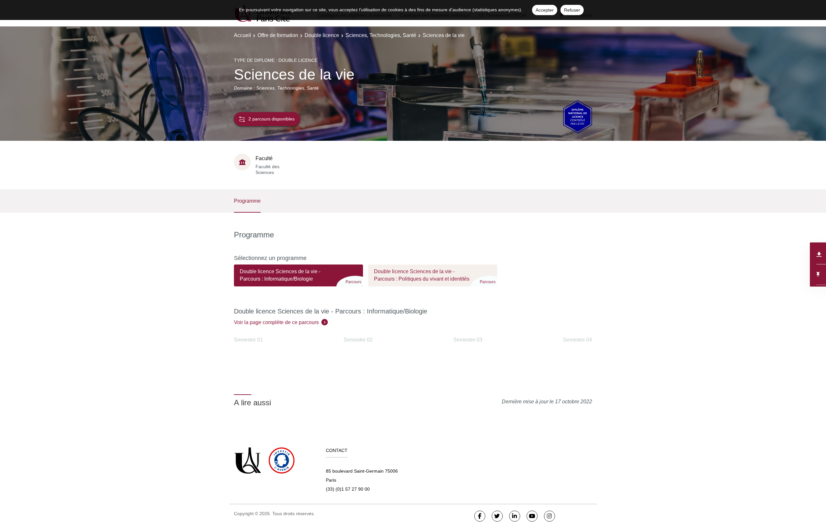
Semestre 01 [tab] (248, 339)
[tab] (298, 278)
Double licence (322, 35)
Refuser (572, 10)
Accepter (545, 10)
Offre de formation (277, 35)
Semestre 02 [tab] (358, 339)
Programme (247, 201)
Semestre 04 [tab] (577, 339)
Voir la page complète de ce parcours (276, 322)
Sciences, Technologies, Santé (381, 35)
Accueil (242, 35)
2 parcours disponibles (271, 118)
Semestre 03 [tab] (467, 339)
